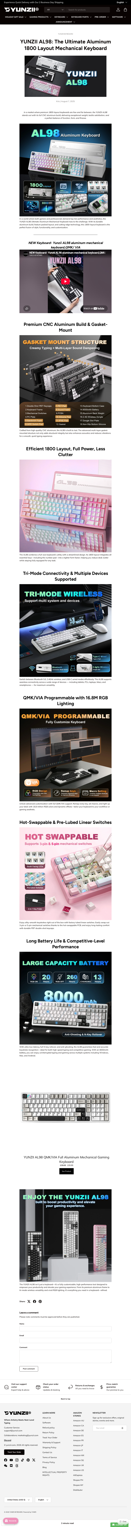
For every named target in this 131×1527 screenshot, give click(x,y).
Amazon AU (78, 1420)
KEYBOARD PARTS (80, 17)
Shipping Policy (49, 1447)
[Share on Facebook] (34, 1301)
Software (46, 1422)
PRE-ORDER (100, 17)
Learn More (26, 2)
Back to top (65, 1399)
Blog (44, 1467)
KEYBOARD (59, 17)
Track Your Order (14, 1452)
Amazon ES (78, 1435)
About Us (46, 1417)
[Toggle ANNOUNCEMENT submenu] (74, 21)
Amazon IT (78, 1450)
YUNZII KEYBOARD (65, 34)
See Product (66, 1171)
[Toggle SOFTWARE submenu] (124, 17)
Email (21, 1335)
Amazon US (78, 1470)
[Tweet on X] (29, 1301)
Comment (23, 1347)
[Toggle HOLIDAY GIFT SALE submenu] (25, 17)
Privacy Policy (48, 1462)
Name (21, 1324)
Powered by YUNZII (29, 1512)
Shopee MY (78, 1485)
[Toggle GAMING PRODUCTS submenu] (50, 17)
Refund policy (48, 1427)
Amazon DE (78, 1430)
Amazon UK (78, 1465)
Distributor (78, 1490)
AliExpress (77, 1475)
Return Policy (48, 1432)
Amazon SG (78, 1460)
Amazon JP (78, 1445)
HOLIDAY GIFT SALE (14, 17)
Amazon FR (78, 1440)
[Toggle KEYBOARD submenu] (67, 17)
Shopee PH (78, 1480)
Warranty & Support (51, 1442)
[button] (125, 9)
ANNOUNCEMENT (64, 22)
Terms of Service (49, 1457)
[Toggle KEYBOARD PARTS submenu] (90, 17)
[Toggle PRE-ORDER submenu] (108, 17)
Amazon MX (78, 1455)
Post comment (29, 1369)
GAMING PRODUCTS (39, 17)
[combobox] (77, 9)
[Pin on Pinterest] (40, 1301)
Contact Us (47, 1452)
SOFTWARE (117, 17)
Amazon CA (78, 1425)
